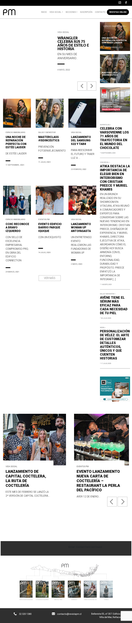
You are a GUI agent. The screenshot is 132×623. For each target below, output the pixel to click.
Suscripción (86, 12)
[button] (82, 88)
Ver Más (49, 278)
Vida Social (55, 12)
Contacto (100, 12)
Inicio (44, 12)
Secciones (71, 12)
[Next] (122, 501)
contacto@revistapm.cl (69, 614)
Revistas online (118, 12)
